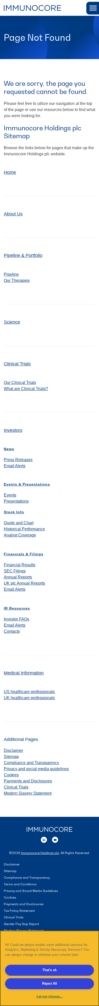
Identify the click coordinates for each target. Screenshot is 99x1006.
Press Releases (18, 460)
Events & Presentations (27, 484)
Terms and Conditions (20, 884)
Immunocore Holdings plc (40, 853)
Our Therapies (17, 280)
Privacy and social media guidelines (36, 769)
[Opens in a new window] (44, 839)
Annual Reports (18, 577)
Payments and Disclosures (28, 781)
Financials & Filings (23, 554)
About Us (13, 213)
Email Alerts (14, 466)
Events (10, 495)
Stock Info (14, 512)
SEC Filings (15, 571)
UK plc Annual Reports (24, 583)
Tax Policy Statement (19, 911)
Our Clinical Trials (20, 382)
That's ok (49, 970)
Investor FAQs (16, 619)
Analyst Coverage (20, 535)
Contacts (12, 631)
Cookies (11, 775)
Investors (13, 430)
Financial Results (19, 565)
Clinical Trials (17, 363)
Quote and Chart (19, 523)
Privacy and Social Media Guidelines (31, 891)
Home (10, 172)
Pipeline (11, 274)
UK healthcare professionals (29, 698)
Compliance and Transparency (31, 763)
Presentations (16, 501)
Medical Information (24, 673)
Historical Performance (24, 529)
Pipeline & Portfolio (23, 255)
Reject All (49, 983)
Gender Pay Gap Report (21, 924)
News (9, 449)
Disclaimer (13, 750)
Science (12, 322)
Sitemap (11, 756)
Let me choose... (50, 996)
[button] (92, 8)
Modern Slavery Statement (28, 793)
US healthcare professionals (29, 692)
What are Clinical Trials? (26, 389)
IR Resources (17, 608)
